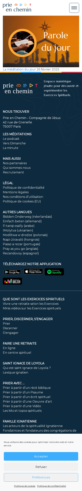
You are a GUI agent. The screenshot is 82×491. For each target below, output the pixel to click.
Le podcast (11, 139)
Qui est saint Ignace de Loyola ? (27, 368)
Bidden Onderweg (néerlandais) (27, 216)
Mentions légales (16, 192)
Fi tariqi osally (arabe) (19, 226)
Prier (6, 323)
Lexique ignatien (15, 372)
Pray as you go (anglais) (20, 249)
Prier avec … (14, 383)
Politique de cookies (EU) (22, 201)
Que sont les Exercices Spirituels (33, 299)
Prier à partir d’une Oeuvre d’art (27, 401)
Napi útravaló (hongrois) (21, 239)
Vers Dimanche (14, 143)
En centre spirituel (17, 352)
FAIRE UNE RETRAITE (20, 343)
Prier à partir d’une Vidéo (22, 406)
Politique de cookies (24, 486)
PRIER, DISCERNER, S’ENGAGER (28, 319)
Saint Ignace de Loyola (23, 363)
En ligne (9, 348)
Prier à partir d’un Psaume (23, 392)
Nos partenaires (15, 163)
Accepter (41, 456)
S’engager (10, 333)
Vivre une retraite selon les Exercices (31, 304)
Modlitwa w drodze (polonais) (25, 235)
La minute (10, 148)
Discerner (10, 328)
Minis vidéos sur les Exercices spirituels (32, 308)
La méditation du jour (19, 69)
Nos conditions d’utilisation (23, 197)
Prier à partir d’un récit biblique (27, 388)
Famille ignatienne (20, 421)
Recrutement (13, 172)
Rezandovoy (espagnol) (21, 253)
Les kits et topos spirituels (22, 411)
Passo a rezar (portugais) (21, 244)
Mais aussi (12, 158)
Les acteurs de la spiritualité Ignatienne (33, 426)
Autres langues (17, 212)
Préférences (41, 477)
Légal (8, 183)
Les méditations (17, 134)
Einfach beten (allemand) (22, 221)
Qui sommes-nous (17, 168)
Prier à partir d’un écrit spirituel (27, 397)
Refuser (41, 467)
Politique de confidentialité (51, 486)
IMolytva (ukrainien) (18, 230)
